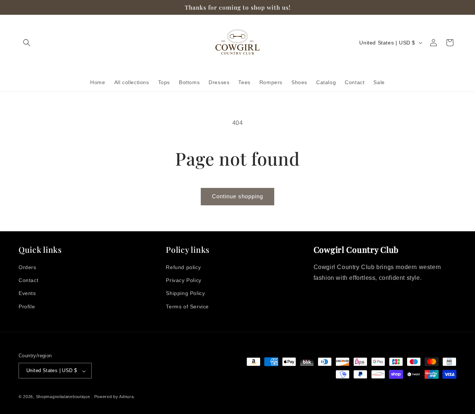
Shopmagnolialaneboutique (64, 397)
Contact (28, 281)
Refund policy (183, 267)
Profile (27, 306)
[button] (27, 42)
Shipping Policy (185, 294)
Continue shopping (237, 196)
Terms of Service (187, 306)
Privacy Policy (183, 281)
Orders (27, 267)
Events (27, 294)
